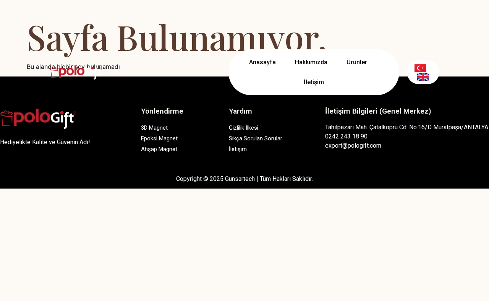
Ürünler (357, 62)
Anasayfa (262, 62)
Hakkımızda (311, 62)
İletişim (314, 82)
